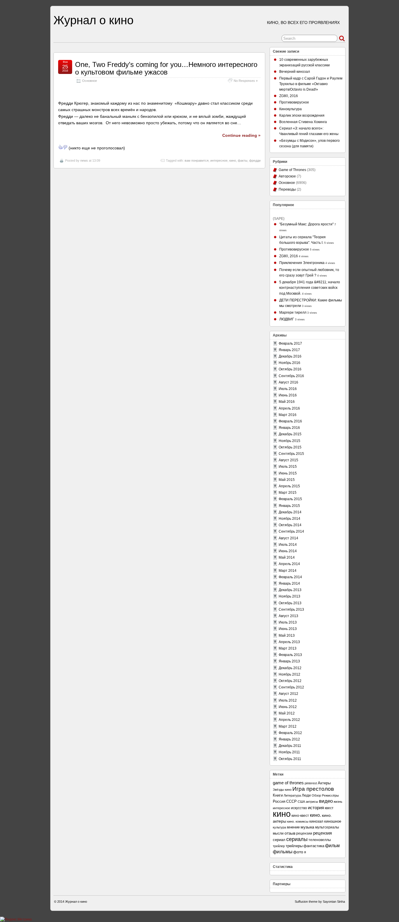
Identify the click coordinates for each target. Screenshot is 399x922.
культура (279, 827)
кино (232, 160)
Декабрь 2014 (290, 512)
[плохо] (65, 147)
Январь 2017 (289, 350)
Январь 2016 (289, 428)
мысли (278, 833)
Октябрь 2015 (290, 447)
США (301, 801)
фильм (332, 845)
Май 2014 (287, 557)
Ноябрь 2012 (289, 674)
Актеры (324, 783)
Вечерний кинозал (294, 72)
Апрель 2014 (289, 564)
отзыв (289, 833)
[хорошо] (60, 147)
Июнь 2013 (288, 629)
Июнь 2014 (288, 551)
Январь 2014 (289, 583)
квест (329, 808)
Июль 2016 (288, 389)
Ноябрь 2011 (289, 752)
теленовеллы (319, 840)
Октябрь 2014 (290, 525)
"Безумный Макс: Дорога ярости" (306, 224)
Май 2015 (287, 480)
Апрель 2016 (289, 408)
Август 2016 (288, 382)
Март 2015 (287, 493)
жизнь (338, 801)
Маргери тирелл (292, 312)
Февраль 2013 (290, 655)
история (316, 807)
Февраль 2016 (290, 421)
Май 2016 (287, 402)
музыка (307, 827)
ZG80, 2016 (288, 96)
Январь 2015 (289, 506)
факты (242, 160)
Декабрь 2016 (290, 356)
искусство (299, 808)
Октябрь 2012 (290, 681)
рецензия (322, 833)
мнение (293, 827)
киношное (332, 821)
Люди (306, 795)
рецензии (304, 833)
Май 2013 (287, 635)
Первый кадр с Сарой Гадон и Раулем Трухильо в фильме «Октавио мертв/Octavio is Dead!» (310, 83)
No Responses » (246, 80)
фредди (255, 160)
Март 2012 (287, 726)
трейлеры (294, 846)
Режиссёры (330, 795)
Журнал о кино (93, 20)
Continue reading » (241, 135)
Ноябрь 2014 (289, 519)
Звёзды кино (282, 789)
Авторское (287, 176)
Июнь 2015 (288, 473)
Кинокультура (290, 109)
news (84, 160)
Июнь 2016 (288, 395)
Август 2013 (288, 616)
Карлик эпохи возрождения (302, 115)
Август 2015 (288, 460)
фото (298, 852)
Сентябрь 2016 (291, 376)
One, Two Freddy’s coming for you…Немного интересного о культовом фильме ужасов (166, 68)
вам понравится (197, 160)
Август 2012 (288, 694)
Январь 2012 (289, 739)
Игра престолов (313, 789)
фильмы (282, 851)
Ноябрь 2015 (289, 441)
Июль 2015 (288, 467)
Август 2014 (288, 538)
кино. (315, 815)
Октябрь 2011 (290, 759)
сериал (279, 840)
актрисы (312, 801)
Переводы (287, 189)
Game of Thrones (292, 170)
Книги (278, 795)
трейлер (279, 846)
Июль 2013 (288, 622)
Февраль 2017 (290, 343)
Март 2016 (287, 415)
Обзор (316, 795)
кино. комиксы (297, 821)
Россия (279, 801)
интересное (219, 160)
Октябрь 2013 (290, 603)
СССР (291, 801)
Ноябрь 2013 (289, 596)
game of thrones (288, 782)
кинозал (316, 821)
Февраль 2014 (290, 577)
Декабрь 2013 (290, 590)
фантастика (313, 846)
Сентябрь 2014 (291, 531)
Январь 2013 (289, 661)
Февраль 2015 (290, 499)
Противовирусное (294, 102)
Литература (292, 795)
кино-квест (300, 816)
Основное (89, 80)
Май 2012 (287, 713)
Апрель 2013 (289, 642)
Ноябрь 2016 (289, 363)
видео (326, 801)
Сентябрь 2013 (291, 609)
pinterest (311, 783)
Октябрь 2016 (290, 369)
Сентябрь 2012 (291, 687)
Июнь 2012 (288, 707)
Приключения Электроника (302, 263)
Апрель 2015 (289, 486)
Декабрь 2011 (290, 746)
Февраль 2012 (290, 733)
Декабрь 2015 (290, 434)
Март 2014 (287, 571)
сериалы (297, 839)
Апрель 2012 (289, 720)
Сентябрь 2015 (291, 454)
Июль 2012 (288, 700)
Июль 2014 (288, 545)
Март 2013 (287, 648)
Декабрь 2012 (290, 668)
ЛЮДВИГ (286, 319)
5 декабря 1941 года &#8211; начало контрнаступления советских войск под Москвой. (309, 287)
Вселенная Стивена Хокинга (303, 122)
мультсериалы (327, 827)
